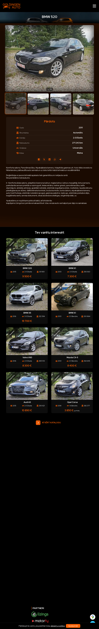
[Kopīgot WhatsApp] (55, 159)
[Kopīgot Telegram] (60, 159)
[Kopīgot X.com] (44, 159)
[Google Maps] (92, 617)
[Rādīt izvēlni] (94, 6)
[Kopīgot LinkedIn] (49, 159)
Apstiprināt (73, 626)
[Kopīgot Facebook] (39, 159)
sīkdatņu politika (58, 626)
